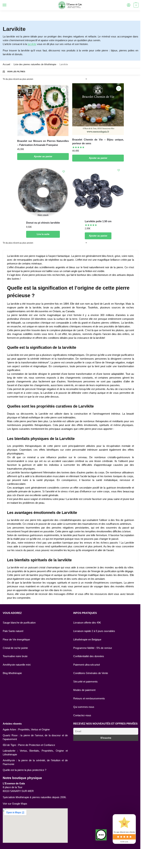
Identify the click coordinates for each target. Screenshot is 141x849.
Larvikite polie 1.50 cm (98, 221)
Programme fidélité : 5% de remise (92, 648)
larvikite (32, 44)
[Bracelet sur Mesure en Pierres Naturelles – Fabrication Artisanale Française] (43, 110)
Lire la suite (43, 234)
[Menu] (8, 5)
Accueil (6, 64)
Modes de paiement (84, 690)
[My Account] (129, 5)
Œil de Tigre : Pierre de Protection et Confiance (29, 745)
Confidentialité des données (88, 656)
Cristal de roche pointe (15, 648)
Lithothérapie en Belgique (87, 639)
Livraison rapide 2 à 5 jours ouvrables (94, 631)
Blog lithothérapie (12, 673)
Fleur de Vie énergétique (16, 639)
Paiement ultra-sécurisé (86, 664)
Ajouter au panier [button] (43, 156)
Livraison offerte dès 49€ (87, 622)
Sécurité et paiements (85, 681)
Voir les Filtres (16, 72)
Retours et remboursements (89, 698)
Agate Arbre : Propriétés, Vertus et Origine (26, 729)
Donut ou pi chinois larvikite (43, 222)
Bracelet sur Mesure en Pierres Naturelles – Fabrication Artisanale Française (43, 142)
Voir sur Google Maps (15, 803)
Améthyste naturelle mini (16, 664)
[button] (101, 834)
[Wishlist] (63, 89)
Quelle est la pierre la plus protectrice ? (24, 770)
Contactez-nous (82, 715)
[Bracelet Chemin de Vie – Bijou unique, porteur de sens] (98, 109)
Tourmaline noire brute (15, 656)
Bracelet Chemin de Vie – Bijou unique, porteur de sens (98, 141)
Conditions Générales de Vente (90, 673)
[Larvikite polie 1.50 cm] (98, 191)
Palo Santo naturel (13, 631)
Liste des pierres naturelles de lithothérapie (35, 64)
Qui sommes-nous (83, 707)
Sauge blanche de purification (19, 622)
